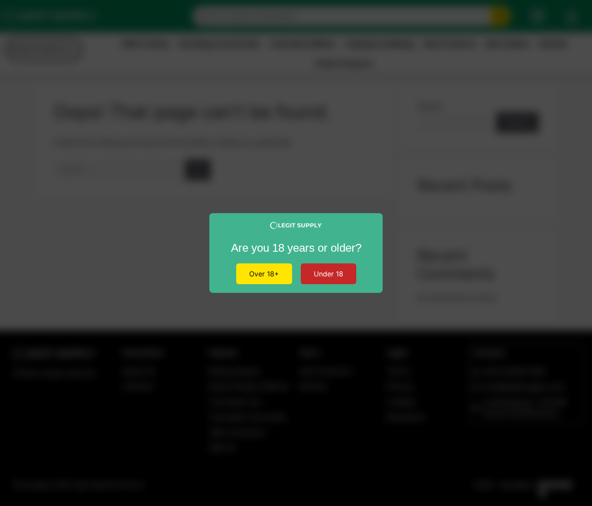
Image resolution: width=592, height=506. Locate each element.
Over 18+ (264, 273)
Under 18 (328, 273)
